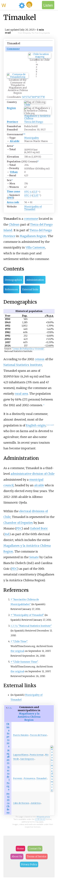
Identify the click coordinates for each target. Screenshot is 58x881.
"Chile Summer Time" (25, 661)
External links (30, 289)
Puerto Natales (21, 735)
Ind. (7, 534)
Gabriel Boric (39, 528)
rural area (21, 393)
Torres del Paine (38, 735)
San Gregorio (27, 759)
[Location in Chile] (40, 56)
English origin (36, 425)
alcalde (39, 485)
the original (17, 650)
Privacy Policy (29, 864)
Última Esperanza (7, 735)
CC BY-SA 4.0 (40, 819)
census (39, 359)
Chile (27, 104)
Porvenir (17, 778)
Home (20, 848)
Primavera (29, 778)
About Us (17, 856)
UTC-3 (27, 195)
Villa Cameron (35, 247)
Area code (13, 202)
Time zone (13, 191)
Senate (34, 557)
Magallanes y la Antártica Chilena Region (29, 716)
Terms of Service (36, 856)
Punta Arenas (37, 754)
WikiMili (9, 4)
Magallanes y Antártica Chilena (37, 117)
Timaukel (41, 778)
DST (10, 197)
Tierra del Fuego (33, 121)
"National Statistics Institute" (35, 625)
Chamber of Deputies (18, 523)
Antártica (35, 803)
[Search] (29, 4)
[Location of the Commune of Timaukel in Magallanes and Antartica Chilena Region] (17, 76)
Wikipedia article (43, 816)
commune (31, 218)
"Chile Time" (20, 641)
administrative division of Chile (32, 474)
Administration (35, 279)
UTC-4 (28, 191)
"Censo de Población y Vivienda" (28, 348)
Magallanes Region (33, 236)
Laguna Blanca (20, 754)
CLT (35, 191)
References (11, 289)
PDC (19, 528)
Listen (48, 5)
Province (12, 121)
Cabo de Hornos (21, 803)
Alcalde (14, 141)
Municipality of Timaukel (33, 208)
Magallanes (8, 756)
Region (11, 107)
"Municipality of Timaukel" (28, 614)
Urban (14, 171)
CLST (35, 195)
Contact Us (35, 848)
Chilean (14, 224)
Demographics (13, 279)
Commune (13, 48)
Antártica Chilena (7, 803)
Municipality (31, 137)
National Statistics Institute (22, 365)
